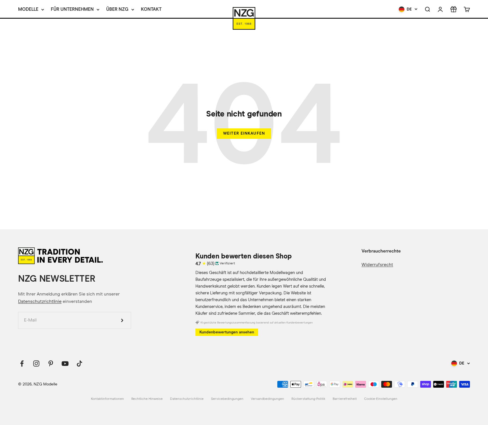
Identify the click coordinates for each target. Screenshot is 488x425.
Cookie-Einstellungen (380, 399)
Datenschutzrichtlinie (40, 301)
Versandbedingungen (267, 399)
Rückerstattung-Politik (308, 399)
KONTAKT (151, 9)
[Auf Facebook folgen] (22, 363)
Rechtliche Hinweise (147, 399)
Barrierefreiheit (345, 399)
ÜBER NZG (117, 9)
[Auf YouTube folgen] (65, 363)
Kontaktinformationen (107, 399)
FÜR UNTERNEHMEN (72, 9)
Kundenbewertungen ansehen (226, 332)
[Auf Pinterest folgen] (51, 363)
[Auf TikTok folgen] (79, 363)
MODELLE (28, 9)
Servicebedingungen (227, 399)
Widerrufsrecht (377, 264)
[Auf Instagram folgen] (36, 363)
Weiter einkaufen (244, 133)
